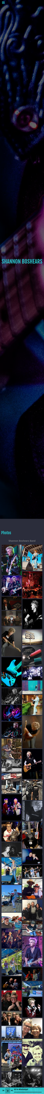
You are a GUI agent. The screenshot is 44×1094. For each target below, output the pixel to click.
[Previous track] (3, 1090)
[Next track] (12, 1090)
